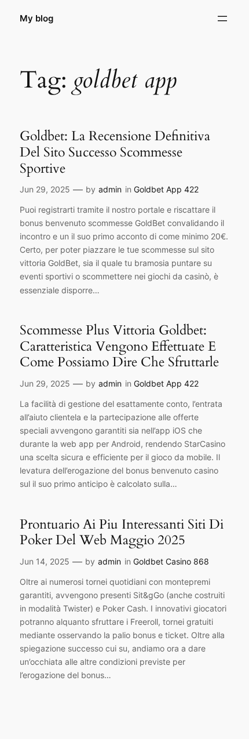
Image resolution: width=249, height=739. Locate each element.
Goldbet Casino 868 (171, 561)
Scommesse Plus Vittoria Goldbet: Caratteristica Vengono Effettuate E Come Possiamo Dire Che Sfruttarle (119, 346)
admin (110, 189)
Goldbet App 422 (166, 189)
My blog (36, 18)
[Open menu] (222, 19)
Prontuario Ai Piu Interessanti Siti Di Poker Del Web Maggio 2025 (122, 532)
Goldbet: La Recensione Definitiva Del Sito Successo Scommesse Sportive (115, 152)
